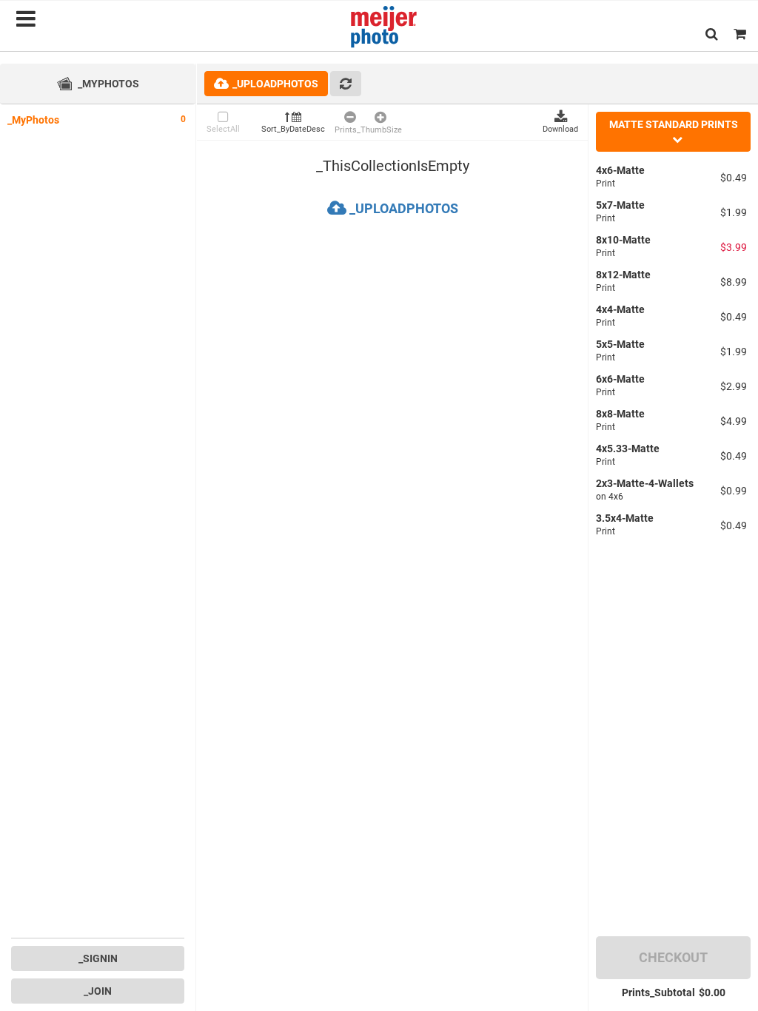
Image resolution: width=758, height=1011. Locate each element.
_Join (98, 991)
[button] (711, 33)
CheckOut (673, 957)
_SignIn (98, 958)
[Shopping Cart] (740, 33)
